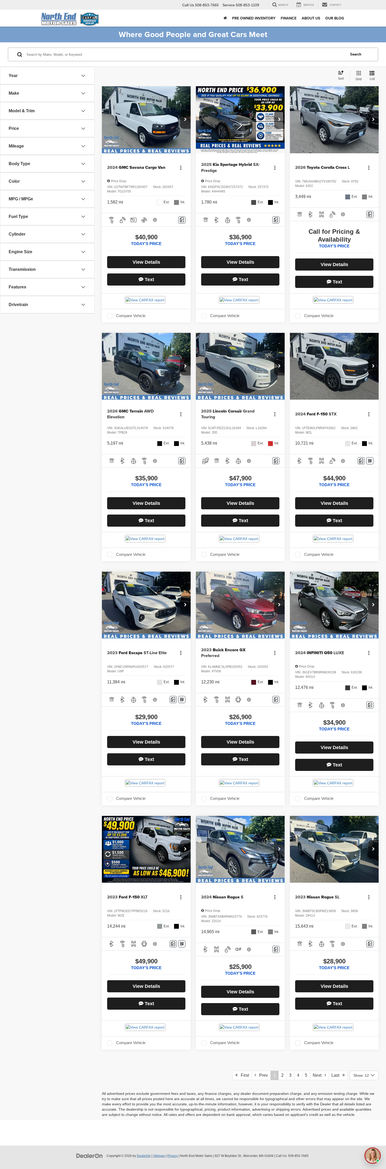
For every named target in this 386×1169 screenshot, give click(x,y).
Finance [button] (288, 18)
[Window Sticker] (369, 460)
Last (336, 1075)
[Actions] (180, 167)
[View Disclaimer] (155, 219)
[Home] (225, 18)
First (243, 1075)
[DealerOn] (89, 1155)
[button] (185, 119)
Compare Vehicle (130, 316)
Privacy (172, 1156)
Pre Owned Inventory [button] (253, 18)
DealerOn (144, 1156)
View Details (146, 262)
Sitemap (159, 1156)
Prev (262, 1075)
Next (319, 1075)
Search (355, 54)
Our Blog (334, 18)
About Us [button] (311, 18)
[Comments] (181, 219)
